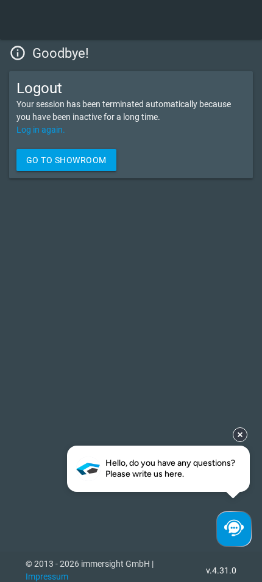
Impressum (47, 576)
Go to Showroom (66, 160)
